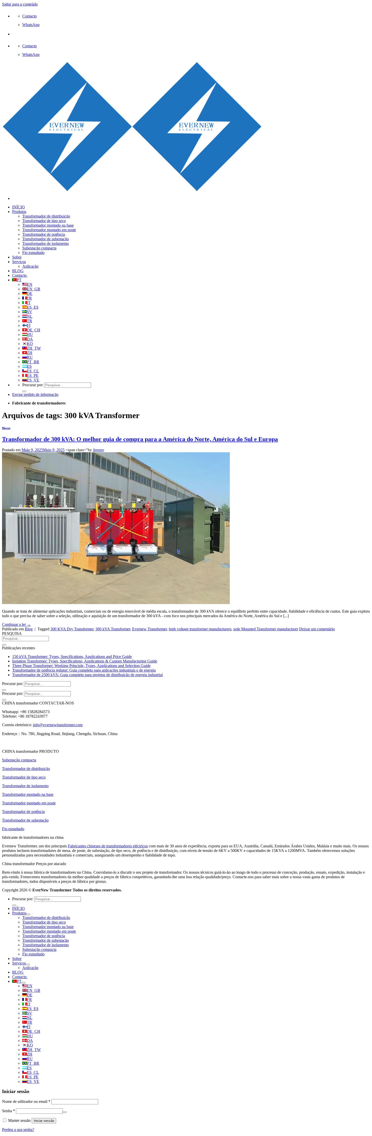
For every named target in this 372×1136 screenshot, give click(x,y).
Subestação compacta (39, 248)
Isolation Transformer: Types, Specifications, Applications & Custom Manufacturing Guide (84, 661)
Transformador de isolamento (45, 243)
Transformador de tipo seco (44, 221)
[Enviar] (24, 391)
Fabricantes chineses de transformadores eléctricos (108, 846)
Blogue (6, 428)
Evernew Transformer (149, 629)
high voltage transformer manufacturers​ (200, 629)
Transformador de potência (43, 234)
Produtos (19, 211)
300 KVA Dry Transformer (71, 629)
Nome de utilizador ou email (26, 1101)
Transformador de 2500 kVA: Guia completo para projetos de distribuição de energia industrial (87, 675)
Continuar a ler (16, 624)
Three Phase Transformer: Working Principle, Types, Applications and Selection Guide (81, 665)
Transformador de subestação (45, 239)
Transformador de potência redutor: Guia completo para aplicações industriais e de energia (84, 670)
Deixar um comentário (317, 629)
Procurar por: (32, 385)
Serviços (19, 262)
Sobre (17, 257)
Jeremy (98, 450)
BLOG (18, 271)
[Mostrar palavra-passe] (65, 1112)
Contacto (20, 275)
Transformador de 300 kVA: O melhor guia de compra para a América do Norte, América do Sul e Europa (140, 439)
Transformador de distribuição (46, 216)
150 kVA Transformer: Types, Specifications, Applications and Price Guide (72, 656)
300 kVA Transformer (112, 629)
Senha (8, 1111)
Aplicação (30, 266)
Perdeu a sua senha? (18, 1129)
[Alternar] (28, 914)
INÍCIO (18, 207)
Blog (29, 629)
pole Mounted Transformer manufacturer (265, 629)
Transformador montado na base (48, 225)
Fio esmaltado (33, 252)
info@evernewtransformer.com (57, 725)
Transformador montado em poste (49, 230)
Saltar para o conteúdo (20, 4)
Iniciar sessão (44, 1121)
